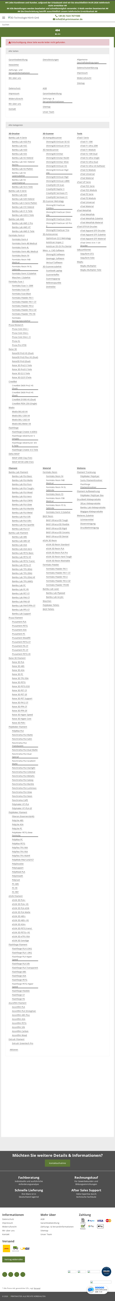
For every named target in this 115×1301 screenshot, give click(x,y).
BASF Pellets (48, 609)
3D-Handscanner (51, 149)
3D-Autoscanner (50, 234)
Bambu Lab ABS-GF (21, 541)
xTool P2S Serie (87, 186)
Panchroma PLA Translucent (19, 744)
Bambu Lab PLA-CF (21, 528)
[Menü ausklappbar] (3, 16)
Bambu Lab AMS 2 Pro (22, 223)
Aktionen (14, 1049)
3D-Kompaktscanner (52, 137)
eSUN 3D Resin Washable (58, 560)
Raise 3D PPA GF (19, 710)
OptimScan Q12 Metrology (58, 238)
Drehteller (51, 286)
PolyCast (16, 880)
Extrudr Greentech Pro (22, 1043)
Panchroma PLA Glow (22, 792)
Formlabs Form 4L (20, 247)
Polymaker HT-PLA (20, 804)
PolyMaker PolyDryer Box (92, 495)
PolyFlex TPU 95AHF (21, 855)
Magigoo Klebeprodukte (91, 511)
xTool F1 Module (88, 149)
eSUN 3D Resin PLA (55, 548)
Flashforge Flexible (21, 990)
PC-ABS (15, 884)
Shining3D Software (55, 254)
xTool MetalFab (84, 210)
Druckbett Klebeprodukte (89, 499)
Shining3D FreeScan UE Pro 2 (59, 224)
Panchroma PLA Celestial (23, 772)
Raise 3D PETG (19, 682)
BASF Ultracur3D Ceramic (58, 532)
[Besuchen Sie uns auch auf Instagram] (16, 1274)
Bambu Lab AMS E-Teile (23, 231)
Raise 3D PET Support (22, 698)
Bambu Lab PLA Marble (23, 508)
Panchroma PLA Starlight (23, 767)
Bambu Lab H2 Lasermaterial (19, 181)
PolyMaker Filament (18, 726)
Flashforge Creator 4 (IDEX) (24, 431)
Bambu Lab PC (19, 585)
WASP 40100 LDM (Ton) (23, 462)
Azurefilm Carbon (20, 1031)
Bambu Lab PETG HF (21, 557)
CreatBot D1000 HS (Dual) (24, 399)
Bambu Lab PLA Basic (22, 476)
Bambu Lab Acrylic (55, 597)
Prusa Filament (16, 617)
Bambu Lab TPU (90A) (22, 573)
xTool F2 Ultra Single (89, 157)
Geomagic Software (55, 258)
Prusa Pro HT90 (19, 345)
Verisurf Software (54, 262)
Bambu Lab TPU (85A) (22, 569)
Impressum (82, 72)
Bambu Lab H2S (19, 153)
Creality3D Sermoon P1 (57, 193)
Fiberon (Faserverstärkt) (23, 816)
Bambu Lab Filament (18, 472)
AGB (45, 88)
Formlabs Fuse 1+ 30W (22, 285)
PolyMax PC (17, 839)
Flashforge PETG (19, 979)
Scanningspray (53, 278)
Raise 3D (13, 349)
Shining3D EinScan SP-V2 (58, 145)
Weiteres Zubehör (85, 515)
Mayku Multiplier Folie (90, 270)
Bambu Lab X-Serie (18, 190)
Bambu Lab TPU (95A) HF (23, 577)
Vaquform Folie (87, 257)
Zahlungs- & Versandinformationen (53, 100)
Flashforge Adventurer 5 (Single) (23, 437)
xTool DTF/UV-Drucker (87, 226)
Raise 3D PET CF (19, 690)
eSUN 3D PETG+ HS (21, 932)
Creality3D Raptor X (55, 189)
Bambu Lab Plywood (55, 593)
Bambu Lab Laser (51, 589)
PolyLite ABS (17, 820)
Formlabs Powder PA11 (23, 297)
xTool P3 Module (88, 198)
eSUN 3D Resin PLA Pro (57, 552)
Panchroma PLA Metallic (23, 776)
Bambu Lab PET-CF (21, 593)
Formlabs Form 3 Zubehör (24, 273)
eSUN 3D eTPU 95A (21, 936)
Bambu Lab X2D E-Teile (23, 215)
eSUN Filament (16, 896)
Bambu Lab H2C (19, 145)
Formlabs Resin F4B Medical (21, 261)
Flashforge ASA (19, 975)
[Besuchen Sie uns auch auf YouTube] (10, 1274)
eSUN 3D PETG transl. (22, 928)
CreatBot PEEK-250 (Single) (24, 403)
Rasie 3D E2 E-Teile (21, 373)
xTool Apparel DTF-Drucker (92, 230)
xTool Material (87, 178)
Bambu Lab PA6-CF (21, 597)
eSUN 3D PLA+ (18, 900)
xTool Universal (87, 174)
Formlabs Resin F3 (54, 494)
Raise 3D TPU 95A (20, 678)
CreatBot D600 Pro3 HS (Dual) (22, 394)
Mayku (80, 261)
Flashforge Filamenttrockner (88, 486)
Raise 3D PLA (18, 662)
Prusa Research (16, 325)
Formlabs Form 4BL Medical (25, 251)
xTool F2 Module (88, 170)
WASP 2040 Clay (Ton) (22, 457)
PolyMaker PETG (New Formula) (22, 834)
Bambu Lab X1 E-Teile (22, 211)
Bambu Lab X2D (19, 195)
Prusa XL (16, 341)
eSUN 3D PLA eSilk (20, 908)
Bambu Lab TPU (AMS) (22, 581)
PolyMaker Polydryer (89, 476)
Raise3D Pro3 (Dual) (21, 361)
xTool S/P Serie (84, 182)
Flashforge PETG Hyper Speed (22, 985)
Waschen (47, 601)
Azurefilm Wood (19, 1035)
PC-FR (14, 888)
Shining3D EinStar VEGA (57, 162)
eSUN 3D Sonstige (20, 940)
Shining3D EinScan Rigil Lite (57, 171)
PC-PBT (15, 892)
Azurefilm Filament (17, 1003)
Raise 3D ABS (18, 666)
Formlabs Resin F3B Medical (55, 499)
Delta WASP (14, 453)
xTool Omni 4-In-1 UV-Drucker (90, 244)
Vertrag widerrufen (13, 1259)
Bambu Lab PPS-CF (21, 609)
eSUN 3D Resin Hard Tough (59, 556)
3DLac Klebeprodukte (90, 503)
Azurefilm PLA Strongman (24, 1011)
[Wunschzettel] (96, 17)
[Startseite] (56, 34)
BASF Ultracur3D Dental (57, 536)
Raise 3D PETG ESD (21, 686)
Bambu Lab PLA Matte (22, 480)
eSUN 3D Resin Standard (57, 544)
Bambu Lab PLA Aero (22, 496)
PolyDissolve (18, 863)
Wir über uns (15, 78)
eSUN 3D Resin (50, 540)
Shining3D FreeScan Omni (58, 219)
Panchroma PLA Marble (23, 784)
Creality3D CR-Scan (55, 185)
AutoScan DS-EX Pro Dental (58, 246)
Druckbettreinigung (89, 527)
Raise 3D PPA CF (19, 706)
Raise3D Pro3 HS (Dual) (23, 353)
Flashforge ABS (19, 971)
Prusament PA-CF (20, 646)
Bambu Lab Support (21, 613)
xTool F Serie (83, 137)
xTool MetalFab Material (91, 222)
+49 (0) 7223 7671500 (69, 15)
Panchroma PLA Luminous (24, 788)
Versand (37, 1288)
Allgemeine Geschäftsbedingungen (88, 61)
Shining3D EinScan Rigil (57, 177)
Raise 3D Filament (17, 658)
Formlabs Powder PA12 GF (24, 309)
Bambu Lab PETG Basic (23, 553)
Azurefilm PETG (19, 1023)
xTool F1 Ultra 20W (89, 145)
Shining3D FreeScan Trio (57, 230)
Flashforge (14, 427)
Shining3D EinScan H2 (56, 166)
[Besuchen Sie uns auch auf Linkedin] (22, 1274)
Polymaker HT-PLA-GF (22, 808)
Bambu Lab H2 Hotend (22, 157)
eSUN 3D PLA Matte (21, 912)
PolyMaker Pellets (51, 605)
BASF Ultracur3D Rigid (56, 528)
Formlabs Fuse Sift (20, 289)
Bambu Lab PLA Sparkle (23, 524)
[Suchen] (110, 25)
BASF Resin (48, 516)
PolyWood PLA (18, 871)
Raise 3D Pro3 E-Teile (22, 369)
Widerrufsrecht (84, 78)
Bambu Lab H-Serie (18, 137)
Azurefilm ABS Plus (21, 1015)
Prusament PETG (20, 625)
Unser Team (48, 111)
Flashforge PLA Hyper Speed (22, 958)
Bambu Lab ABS (19, 536)
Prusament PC (18, 633)
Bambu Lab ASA (19, 545)
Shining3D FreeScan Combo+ (55, 206)
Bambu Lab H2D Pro (21, 141)
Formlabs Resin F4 (20, 255)
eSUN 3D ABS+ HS (20, 920)
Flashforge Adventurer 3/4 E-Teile (24, 444)
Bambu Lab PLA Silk (21, 516)
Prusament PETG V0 (21, 654)
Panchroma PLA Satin (22, 739)
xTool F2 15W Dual (88, 153)
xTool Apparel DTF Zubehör (93, 234)
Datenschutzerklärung (87, 67)
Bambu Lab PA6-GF (21, 601)
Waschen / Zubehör (21, 277)
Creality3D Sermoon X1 (57, 197)
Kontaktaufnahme (57, 1163)
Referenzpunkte (53, 282)
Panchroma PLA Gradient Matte (23, 762)
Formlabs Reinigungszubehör (21, 319)
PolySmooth (17, 875)
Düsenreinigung (88, 523)
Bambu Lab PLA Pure (22, 484)
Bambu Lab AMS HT (21, 227)
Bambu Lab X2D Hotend (23, 199)
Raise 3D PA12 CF (20, 702)
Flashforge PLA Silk (21, 963)
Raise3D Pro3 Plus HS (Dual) (25, 357)
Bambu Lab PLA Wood (22, 492)
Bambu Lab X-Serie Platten (24, 203)
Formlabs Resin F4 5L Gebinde (22, 268)
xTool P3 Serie (86, 194)
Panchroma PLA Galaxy (22, 780)
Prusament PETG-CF (21, 642)
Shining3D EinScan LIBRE (58, 181)
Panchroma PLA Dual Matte (25, 750)
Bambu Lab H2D (19, 149)
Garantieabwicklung (18, 59)
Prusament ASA (19, 629)
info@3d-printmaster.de (69, 19)
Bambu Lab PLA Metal (22, 512)
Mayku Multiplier (88, 265)
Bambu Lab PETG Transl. (23, 561)
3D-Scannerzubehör (52, 266)
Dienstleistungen (51, 59)
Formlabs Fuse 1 (16, 281)
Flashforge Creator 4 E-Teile (25, 449)
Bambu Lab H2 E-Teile (22, 186)
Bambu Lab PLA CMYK (22, 500)
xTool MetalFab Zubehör (91, 218)
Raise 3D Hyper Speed (22, 714)
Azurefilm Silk (18, 1027)
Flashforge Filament (18, 944)
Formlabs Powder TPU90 (57, 585)
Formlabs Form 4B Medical (24, 243)
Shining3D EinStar (54, 153)
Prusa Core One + (20, 329)
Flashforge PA (18, 999)
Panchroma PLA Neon (22, 796)
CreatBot (13, 381)
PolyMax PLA (18, 730)
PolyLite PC (17, 828)
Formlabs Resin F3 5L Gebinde (56, 506)
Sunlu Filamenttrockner (91, 480)
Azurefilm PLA (18, 1007)
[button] (101, 17)
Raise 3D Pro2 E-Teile (22, 365)
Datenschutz (14, 88)
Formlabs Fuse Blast (21, 293)
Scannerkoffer (52, 274)
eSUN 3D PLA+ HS (20, 904)
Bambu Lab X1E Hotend (23, 207)
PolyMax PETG (18, 843)
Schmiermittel (87, 519)
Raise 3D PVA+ (18, 722)
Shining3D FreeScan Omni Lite (58, 213)
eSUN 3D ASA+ (19, 924)
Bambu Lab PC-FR (20, 589)
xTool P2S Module (88, 190)
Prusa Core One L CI (21, 337)
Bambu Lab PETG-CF (21, 565)
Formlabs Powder (51, 564)
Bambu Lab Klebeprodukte (92, 507)
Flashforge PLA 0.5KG (22, 948)
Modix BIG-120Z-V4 (21, 419)
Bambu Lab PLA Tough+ (23, 488)
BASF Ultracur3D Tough (57, 520)
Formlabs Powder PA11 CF (24, 301)
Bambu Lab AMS (16, 219)
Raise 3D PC (17, 674)
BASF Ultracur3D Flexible (57, 524)
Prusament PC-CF (20, 650)
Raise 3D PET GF (19, 694)
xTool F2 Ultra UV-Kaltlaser (92, 166)
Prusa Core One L (20, 333)
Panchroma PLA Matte (22, 734)
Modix (11, 407)
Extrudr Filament (16, 1039)
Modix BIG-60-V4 (19, 411)
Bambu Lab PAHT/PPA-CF (23, 605)
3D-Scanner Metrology (53, 201)
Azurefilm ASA (18, 1019)
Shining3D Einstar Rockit (57, 157)
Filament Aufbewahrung (88, 491)
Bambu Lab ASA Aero (22, 549)
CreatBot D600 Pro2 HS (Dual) (22, 387)
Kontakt (12, 109)
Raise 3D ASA (18, 670)
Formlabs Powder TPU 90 (23, 314)
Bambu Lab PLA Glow (22, 504)
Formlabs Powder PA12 (23, 305)
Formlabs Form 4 (16, 235)
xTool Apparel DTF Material (93, 238)
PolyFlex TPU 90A (20, 847)
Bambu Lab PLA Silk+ (22, 520)
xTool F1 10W (86, 141)
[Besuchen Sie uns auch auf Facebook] (4, 1274)
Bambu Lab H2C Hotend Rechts (23, 163)
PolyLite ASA (17, 824)
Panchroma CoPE (20, 800)
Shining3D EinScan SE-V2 (58, 141)
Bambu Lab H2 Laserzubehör (19, 174)
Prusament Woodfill (21, 637)
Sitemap (81, 83)
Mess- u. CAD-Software (53, 250)
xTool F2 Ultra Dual (89, 162)
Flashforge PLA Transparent (25, 967)
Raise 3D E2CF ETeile (21, 377)
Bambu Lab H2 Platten (22, 168)
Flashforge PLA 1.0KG (22, 952)
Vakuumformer (84, 249)
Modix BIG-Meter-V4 (21, 423)
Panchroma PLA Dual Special (22, 755)
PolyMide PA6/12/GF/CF (23, 859)
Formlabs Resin (50, 472)
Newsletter (14, 64)
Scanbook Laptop (54, 270)
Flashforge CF (18, 994)
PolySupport (17, 867)
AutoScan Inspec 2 (54, 242)
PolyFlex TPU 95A (20, 851)
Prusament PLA (19, 621)
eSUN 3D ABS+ (19, 916)
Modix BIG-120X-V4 (21, 415)
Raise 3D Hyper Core (21, 718)
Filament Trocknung (86, 472)
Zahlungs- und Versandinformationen (19, 71)
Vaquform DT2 (87, 253)
